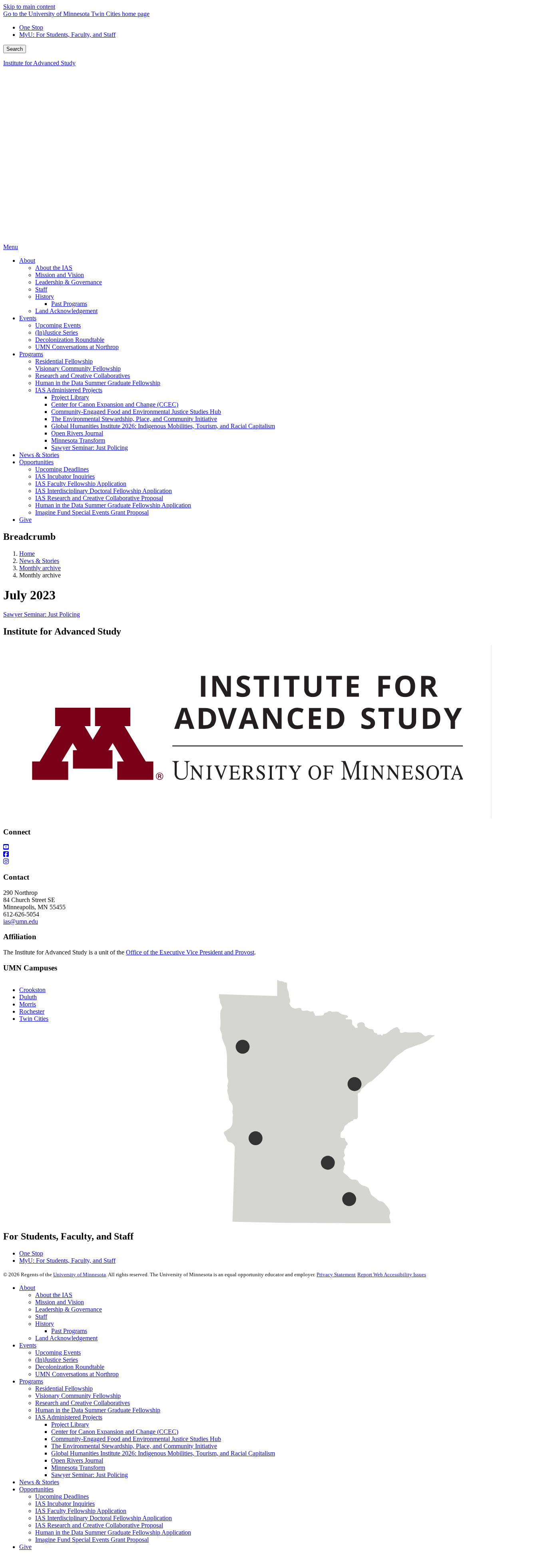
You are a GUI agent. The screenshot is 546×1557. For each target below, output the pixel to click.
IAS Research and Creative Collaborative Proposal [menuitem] (99, 498)
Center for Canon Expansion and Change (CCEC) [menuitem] (114, 404)
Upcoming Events (58, 1352)
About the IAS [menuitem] (53, 267)
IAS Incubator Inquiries (65, 1503)
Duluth (28, 997)
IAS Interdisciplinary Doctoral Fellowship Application (103, 1518)
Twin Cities (33, 1018)
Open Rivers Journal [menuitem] (77, 433)
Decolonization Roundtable (69, 1366)
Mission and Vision (59, 1302)
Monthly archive (40, 568)
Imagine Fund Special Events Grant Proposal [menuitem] (92, 512)
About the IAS (53, 1295)
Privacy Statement (336, 1275)
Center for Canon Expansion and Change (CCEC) (114, 1431)
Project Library (70, 1424)
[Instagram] (273, 861)
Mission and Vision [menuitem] (59, 274)
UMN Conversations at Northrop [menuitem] (77, 346)
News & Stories (39, 560)
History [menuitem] (44, 296)
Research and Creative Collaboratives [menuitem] (82, 375)
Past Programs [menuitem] (69, 303)
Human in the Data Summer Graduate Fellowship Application (113, 1532)
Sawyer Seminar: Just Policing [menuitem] (89, 447)
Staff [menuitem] (41, 289)
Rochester (31, 1011)
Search (14, 49)
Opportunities (36, 1489)
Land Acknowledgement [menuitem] (66, 310)
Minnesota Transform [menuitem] (78, 440)
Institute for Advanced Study (39, 63)
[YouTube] (273, 847)
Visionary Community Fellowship (78, 1395)
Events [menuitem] (27, 318)
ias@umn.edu (20, 921)
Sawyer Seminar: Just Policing (41, 614)
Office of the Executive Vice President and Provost (190, 952)
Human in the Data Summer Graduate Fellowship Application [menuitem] (113, 505)
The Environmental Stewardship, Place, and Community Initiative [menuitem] (134, 418)
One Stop (31, 27)
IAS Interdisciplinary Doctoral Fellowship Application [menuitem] (103, 490)
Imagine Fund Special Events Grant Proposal (92, 1539)
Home (27, 553)
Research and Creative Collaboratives (82, 1402)
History (44, 1323)
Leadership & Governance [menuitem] (68, 282)
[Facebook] (273, 854)
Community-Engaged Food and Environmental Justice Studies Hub (136, 1438)
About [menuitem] (27, 260)
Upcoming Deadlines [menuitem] (62, 469)
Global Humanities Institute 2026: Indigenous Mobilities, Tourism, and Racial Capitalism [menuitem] (163, 426)
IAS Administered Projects (68, 1417)
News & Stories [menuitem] (39, 454)
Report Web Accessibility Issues (391, 1275)
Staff (41, 1316)
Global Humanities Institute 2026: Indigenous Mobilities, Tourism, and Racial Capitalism (163, 1453)
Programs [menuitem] (31, 354)
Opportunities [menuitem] (36, 462)
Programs (31, 1381)
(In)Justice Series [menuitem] (56, 332)
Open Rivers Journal (77, 1460)
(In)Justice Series (56, 1359)
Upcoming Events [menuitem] (58, 325)
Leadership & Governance (68, 1309)
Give (25, 1546)
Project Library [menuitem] (70, 397)
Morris (27, 1004)
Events (27, 1345)
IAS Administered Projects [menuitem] (68, 390)
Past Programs (69, 1330)
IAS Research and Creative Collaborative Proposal (99, 1525)
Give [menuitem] (25, 519)
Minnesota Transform (78, 1467)
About (27, 1287)
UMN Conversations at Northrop (77, 1374)
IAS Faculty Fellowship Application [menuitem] (80, 483)
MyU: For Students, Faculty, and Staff (67, 34)
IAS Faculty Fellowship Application (80, 1510)
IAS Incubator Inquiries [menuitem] (65, 476)
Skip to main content (29, 6)
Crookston (32, 989)
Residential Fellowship (64, 1388)
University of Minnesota (79, 1275)
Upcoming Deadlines (62, 1496)
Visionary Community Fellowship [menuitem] (78, 368)
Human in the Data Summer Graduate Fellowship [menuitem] (97, 382)
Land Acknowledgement (66, 1338)
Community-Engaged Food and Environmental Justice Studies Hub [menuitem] (136, 411)
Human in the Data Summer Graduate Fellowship (97, 1410)
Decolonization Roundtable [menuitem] (69, 339)
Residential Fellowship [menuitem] (64, 361)
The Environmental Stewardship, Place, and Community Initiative (134, 1446)
